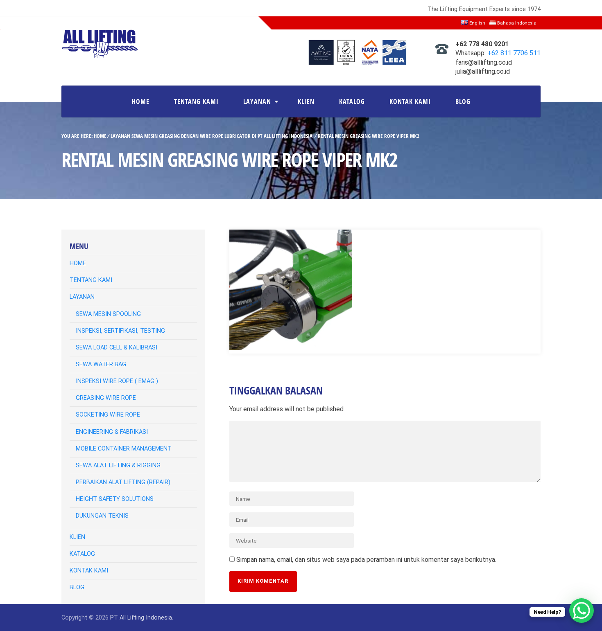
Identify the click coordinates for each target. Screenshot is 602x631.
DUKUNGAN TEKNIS (102, 515)
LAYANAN (257, 101)
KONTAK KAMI (410, 101)
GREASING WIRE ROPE (106, 397)
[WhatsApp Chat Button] (581, 610)
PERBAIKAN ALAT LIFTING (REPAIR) (123, 482)
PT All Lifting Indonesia (141, 617)
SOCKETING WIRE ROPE (108, 414)
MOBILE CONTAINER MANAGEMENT (124, 448)
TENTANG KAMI (196, 101)
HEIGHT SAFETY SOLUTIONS (115, 499)
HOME (140, 101)
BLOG (463, 101)
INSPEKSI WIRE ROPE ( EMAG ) (117, 381)
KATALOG (352, 101)
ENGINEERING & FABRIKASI (112, 431)
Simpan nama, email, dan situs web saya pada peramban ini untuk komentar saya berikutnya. (366, 559)
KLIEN (306, 101)
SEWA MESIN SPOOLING (108, 314)
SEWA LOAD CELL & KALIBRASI (116, 347)
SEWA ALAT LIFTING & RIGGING (118, 465)
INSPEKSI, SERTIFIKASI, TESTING (120, 330)
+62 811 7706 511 (514, 53)
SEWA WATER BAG (101, 364)
